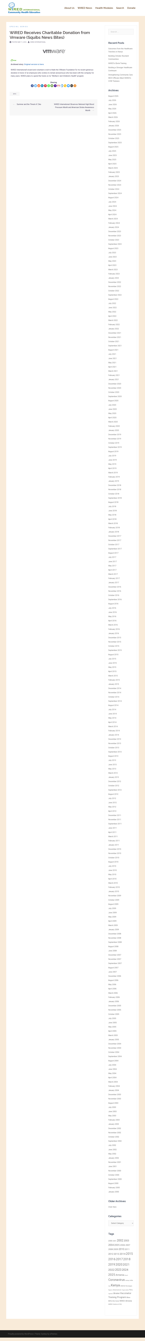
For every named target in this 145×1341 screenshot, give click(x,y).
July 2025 (112, 151)
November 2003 (114, 1099)
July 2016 (112, 608)
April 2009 (112, 921)
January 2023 (113, 278)
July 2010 (112, 866)
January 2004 (113, 1090)
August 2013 (113, 756)
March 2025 (113, 168)
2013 (116, 1254)
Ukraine (116, 1293)
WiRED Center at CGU (115, 1304)
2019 (111, 1264)
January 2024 (113, 227)
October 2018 (113, 494)
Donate (131, 8)
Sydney (44, 1334)
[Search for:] (121, 32)
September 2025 (115, 143)
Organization (125, 1290)
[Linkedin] (42, 85)
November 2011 (114, 819)
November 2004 (114, 1048)
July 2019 (112, 456)
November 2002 (114, 1133)
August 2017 (113, 553)
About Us (69, 8)
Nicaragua (129, 1286)
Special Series (19, 26)
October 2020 (113, 392)
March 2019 (113, 473)
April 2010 (112, 879)
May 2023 (112, 261)
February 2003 (114, 1120)
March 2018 (113, 523)
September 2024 (115, 193)
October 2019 (113, 443)
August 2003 (113, 1103)
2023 (118, 1269)
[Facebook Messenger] (68, 85)
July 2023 (112, 253)
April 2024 (112, 214)
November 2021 (114, 337)
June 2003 (112, 1111)
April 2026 (112, 113)
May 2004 (112, 1073)
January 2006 (113, 1001)
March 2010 (113, 883)
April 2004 (112, 1077)
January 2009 (113, 929)
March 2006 (113, 993)
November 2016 (114, 591)
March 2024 (113, 219)
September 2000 (115, 1179)
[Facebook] (32, 85)
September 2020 (115, 396)
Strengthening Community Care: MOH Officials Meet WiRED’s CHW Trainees (120, 78)
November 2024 (114, 185)
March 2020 (113, 422)
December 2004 (114, 1044)
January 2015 (113, 684)
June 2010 (112, 870)
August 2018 (113, 502)
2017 (119, 1259)
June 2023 (112, 257)
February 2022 (114, 324)
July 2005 (112, 1018)
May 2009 (112, 917)
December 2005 (114, 1006)
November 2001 (114, 1162)
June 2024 (112, 206)
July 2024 (112, 202)
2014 (123, 1253)
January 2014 (113, 735)
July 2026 (112, 100)
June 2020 (112, 409)
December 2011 (114, 815)
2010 (121, 1249)
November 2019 (114, 439)
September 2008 (115, 942)
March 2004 (113, 1082)
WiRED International (38, 42)
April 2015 (112, 671)
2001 (114, 1241)
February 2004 (114, 1086)
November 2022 (114, 286)
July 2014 (112, 709)
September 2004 (115, 1056)
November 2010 (114, 853)
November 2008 (114, 938)
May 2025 (112, 159)
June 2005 (112, 1023)
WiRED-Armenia (126, 1301)
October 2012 (113, 786)
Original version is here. (34, 64)
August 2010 (113, 862)
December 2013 (114, 739)
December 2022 (114, 282)
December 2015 (114, 638)
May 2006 (112, 984)
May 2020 (112, 413)
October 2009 (113, 900)
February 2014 (114, 731)
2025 (111, 1274)
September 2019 (115, 447)
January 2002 (113, 1158)
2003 (126, 1240)
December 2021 (114, 333)
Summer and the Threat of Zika (29, 104)
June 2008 (112, 951)
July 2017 (112, 557)
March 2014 (113, 726)
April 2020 (112, 418)
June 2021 (112, 358)
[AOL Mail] (71, 85)
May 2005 (112, 1027)
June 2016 (112, 612)
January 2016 (113, 633)
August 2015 (113, 654)
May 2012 (112, 807)
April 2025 (112, 164)
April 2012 (112, 811)
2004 (111, 1244)
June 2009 (112, 913)
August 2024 (113, 197)
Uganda (110, 1293)
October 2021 (113, 341)
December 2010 (114, 849)
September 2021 (115, 346)
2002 (120, 1240)
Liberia (122, 1286)
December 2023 (114, 231)
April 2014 (112, 722)
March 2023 (113, 269)
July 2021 (112, 354)
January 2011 (113, 845)
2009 (115, 1249)
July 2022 (112, 303)
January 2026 (113, 126)
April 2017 (112, 570)
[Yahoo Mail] (55, 85)
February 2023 (114, 274)
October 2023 (113, 240)
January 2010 (113, 891)
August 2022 (113, 299)
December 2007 (114, 955)
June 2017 (112, 561)
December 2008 (114, 934)
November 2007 (114, 959)
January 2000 (113, 1192)
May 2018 (112, 515)
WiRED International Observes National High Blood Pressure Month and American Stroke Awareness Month (74, 107)
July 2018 (112, 506)
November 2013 (114, 743)
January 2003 (113, 1124)
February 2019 (114, 477)
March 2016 (113, 625)
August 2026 (113, 96)
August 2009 (113, 904)
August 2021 (113, 350)
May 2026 (112, 109)
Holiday (127, 1280)
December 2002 (114, 1128)
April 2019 (112, 468)
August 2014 (113, 705)
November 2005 (114, 1010)
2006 (122, 1245)
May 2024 (112, 210)
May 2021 (112, 363)
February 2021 (114, 375)
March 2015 (113, 676)
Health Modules (104, 8)
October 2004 (113, 1052)
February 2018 (114, 528)
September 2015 (115, 650)
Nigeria (110, 1290)
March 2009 (113, 925)
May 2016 (112, 616)
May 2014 (112, 718)
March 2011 (113, 836)
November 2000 (114, 1171)
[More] (75, 85)
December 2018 (114, 485)
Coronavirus (116, 1280)
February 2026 (114, 121)
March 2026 (113, 117)
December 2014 (114, 688)
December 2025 (114, 130)
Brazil (126, 1275)
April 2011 (112, 832)
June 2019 (112, 460)
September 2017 (115, 549)
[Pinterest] (45, 85)
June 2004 (112, 1069)
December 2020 (114, 384)
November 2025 (114, 134)
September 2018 (115, 498)
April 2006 (112, 989)
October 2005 (113, 1014)
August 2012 (113, 794)
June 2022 (112, 307)
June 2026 (112, 104)
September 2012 (115, 790)
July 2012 (112, 798)
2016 (14, 94)
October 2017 (113, 544)
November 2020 (114, 388)
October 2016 (113, 595)
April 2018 (112, 519)
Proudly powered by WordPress (20, 1334)
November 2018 (114, 489)
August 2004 (113, 1061)
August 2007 (113, 968)
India (131, 1280)
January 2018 (113, 532)
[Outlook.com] (61, 85)
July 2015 (112, 659)
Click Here (112, 1207)
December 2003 (114, 1094)
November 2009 (114, 896)
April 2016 (112, 621)
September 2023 (115, 244)
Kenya (115, 1285)
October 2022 (113, 291)
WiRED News (85, 8)
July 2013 (112, 760)
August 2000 (113, 1183)
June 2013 (112, 765)
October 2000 (113, 1175)
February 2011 (114, 841)
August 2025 (113, 147)
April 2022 (112, 316)
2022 (111, 1269)
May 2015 (112, 667)
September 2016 (115, 599)
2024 (125, 1269)
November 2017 (114, 540)
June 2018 (112, 511)
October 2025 (113, 138)
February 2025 (114, 172)
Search (120, 8)
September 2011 (115, 824)
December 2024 (114, 181)
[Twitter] (35, 85)
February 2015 (114, 680)
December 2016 (114, 587)
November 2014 (114, 692)
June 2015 (112, 663)
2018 (126, 1259)
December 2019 (114, 434)
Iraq (109, 1286)
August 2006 (113, 980)
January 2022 (113, 329)
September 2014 (115, 701)
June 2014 (112, 714)
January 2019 (113, 481)
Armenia (120, 1275)
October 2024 (113, 189)
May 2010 (112, 874)
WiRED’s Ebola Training (117, 63)
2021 (126, 1264)
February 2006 (114, 997)
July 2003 (112, 1107)
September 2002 (115, 1141)
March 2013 (113, 773)
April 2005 (112, 1031)
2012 (110, 1254)
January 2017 (113, 582)
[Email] (52, 85)
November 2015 (114, 642)
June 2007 (112, 972)
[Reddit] (38, 85)
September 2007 (115, 963)
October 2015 (113, 646)
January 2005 (113, 1039)
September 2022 (115, 295)
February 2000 (114, 1188)
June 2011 (112, 828)
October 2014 (113, 697)
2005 (117, 1245)
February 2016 (114, 629)
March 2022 (113, 320)
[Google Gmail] (58, 85)
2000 (110, 1241)
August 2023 (113, 248)
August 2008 (113, 946)
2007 (128, 1245)
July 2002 (112, 1145)
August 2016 (113, 604)
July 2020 (112, 405)
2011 (127, 1249)
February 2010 (114, 887)
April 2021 (112, 367)
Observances (117, 1290)
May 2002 (112, 1154)
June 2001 (112, 1166)
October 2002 (113, 1137)
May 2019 (112, 464)
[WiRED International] (24, 8)
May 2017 (112, 566)
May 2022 (112, 312)
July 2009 (112, 908)
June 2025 (112, 155)
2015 (129, 1254)
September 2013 (115, 752)
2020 (119, 1264)
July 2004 (112, 1065)
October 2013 (113, 748)
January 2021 (113, 379)
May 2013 (112, 769)
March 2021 (113, 371)
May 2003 (112, 1116)
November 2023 (114, 236)
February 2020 (114, 426)
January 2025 (113, 176)
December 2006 (114, 976)
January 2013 (113, 777)
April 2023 (112, 265)
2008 (110, 1249)
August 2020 (113, 401)
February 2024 (114, 223)
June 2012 (112, 803)
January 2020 (113, 430)
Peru (131, 1290)
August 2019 (113, 451)
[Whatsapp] (48, 85)
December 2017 (114, 536)
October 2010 (113, 858)
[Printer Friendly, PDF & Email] (13, 60)
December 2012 (114, 781)
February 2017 (114, 578)
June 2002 (112, 1150)
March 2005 (113, 1035)
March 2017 (113, 574)
